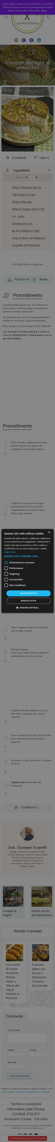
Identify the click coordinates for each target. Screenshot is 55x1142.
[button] (27, 556)
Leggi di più (10, 551)
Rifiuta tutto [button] (28, 601)
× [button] (49, 532)
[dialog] (27, 571)
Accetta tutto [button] (29, 593)
